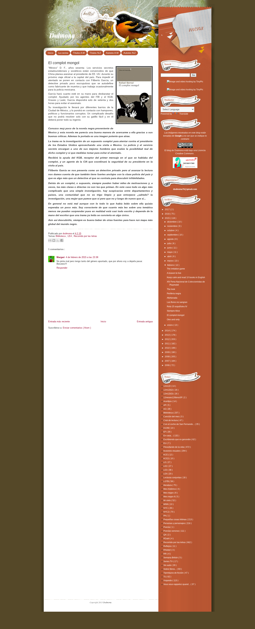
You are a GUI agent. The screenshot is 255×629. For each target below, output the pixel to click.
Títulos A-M (79, 53)
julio (169, 243)
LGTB (166, 481)
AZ (165, 409)
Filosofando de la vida (174, 447)
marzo (170, 261)
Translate (183, 114)
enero (170, 325)
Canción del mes (171, 416)
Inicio (50, 53)
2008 (167, 356)
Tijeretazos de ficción (173, 573)
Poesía (167, 527)
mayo (170, 252)
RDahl (166, 538)
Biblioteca (61, 236)
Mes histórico (169, 489)
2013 (167, 335)
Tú (164, 576)
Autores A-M (112, 53)
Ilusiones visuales (172, 451)
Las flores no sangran (177, 302)
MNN (166, 504)
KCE (165, 454)
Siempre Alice (173, 311)
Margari (61, 257)
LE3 (165, 470)
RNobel (167, 550)
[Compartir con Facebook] (61, 240)
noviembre (172, 226)
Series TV (168, 561)
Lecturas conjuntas (172, 477)
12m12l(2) (168, 390)
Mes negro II (169, 496)
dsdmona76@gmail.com (185, 189)
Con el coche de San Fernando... (179, 424)
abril (169, 256)
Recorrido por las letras (85, 236)
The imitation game (176, 269)
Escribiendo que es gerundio (177, 439)
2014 (167, 330)
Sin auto (167, 565)
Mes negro (168, 493)
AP (165, 405)
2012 (167, 339)
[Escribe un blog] (54, 240)
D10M (166, 428)
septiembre (172, 235)
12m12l (167, 386)
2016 (167, 214)
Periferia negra (174, 293)
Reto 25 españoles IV (177, 306)
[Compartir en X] (58, 240)
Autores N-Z (130, 53)
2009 (167, 352)
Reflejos (167, 546)
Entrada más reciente (59, 321)
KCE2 (166, 458)
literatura (167, 485)
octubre (171, 230)
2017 (167, 209)
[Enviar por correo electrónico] (50, 240)
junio (169, 248)
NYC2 (166, 512)
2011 (167, 343)
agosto (170, 239)
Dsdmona (62, 34)
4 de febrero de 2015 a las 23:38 (82, 257)
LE (165, 462)
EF (165, 432)
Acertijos (167, 401)
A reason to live (174, 273)
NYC (165, 508)
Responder (62, 268)
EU (165, 443)
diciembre (172, 222)
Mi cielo (167, 500)
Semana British (170, 557)
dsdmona (68, 233)
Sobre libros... (170, 569)
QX (165, 535)
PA (164, 515)
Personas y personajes (174, 523)
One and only (173, 319)
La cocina (63, 53)
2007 (167, 361)
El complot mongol (175, 315)
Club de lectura (170, 420)
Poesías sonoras (171, 531)
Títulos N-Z (95, 53)
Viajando (167, 580)
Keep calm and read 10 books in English (186, 277)
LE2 (165, 466)
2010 (167, 348)
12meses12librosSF (173, 397)
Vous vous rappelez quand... (177, 584)
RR (165, 554)
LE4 (70, 236)
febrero (171, 265)
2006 (167, 365)
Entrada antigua (145, 321)
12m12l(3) (168, 393)
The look (171, 289)
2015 (167, 218)
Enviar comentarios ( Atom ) (77, 327)
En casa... (168, 435)
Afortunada (172, 298)
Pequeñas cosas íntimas (175, 519)
